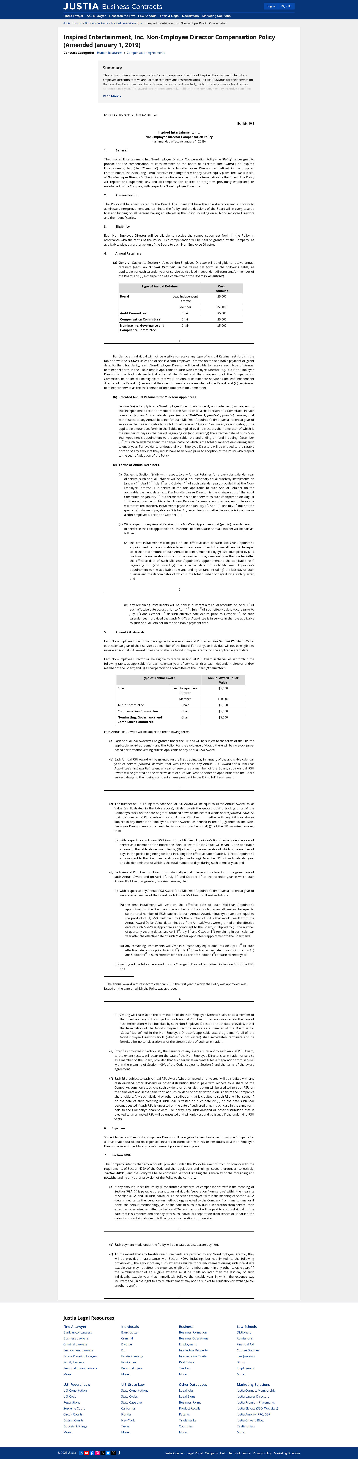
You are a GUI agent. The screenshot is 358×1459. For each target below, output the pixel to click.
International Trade (193, 1356)
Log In (271, 6)
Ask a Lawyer (96, 16)
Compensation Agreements (146, 53)
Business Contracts (96, 23)
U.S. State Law (133, 1384)
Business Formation (193, 1332)
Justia (66, 23)
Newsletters (190, 16)
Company (211, 1453)
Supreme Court (74, 1408)
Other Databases (193, 1384)
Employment (188, 1344)
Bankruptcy (129, 1332)
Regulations (71, 1402)
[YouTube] (86, 1453)
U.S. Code (69, 1396)
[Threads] (103, 1453)
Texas (125, 1426)
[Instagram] (97, 1453)
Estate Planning (132, 1356)
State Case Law (131, 1402)
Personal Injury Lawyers (80, 1368)
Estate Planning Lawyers (80, 1356)
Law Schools (147, 16)
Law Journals (246, 1356)
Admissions (245, 1338)
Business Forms (190, 1402)
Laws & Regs (169, 16)
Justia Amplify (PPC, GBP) (254, 1414)
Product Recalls (189, 1408)
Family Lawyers (73, 1362)
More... (68, 1374)
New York (128, 1420)
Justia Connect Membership (256, 1390)
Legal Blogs (187, 1396)
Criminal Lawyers (75, 1344)
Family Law (128, 1362)
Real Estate (186, 1362)
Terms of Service (240, 1453)
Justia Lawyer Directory (253, 1396)
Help (223, 1453)
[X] (113, 1453)
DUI (124, 1350)
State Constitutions (134, 1390)
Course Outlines (248, 1350)
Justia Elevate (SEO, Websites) (257, 1408)
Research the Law (122, 16)
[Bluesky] (108, 1453)
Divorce (126, 1344)
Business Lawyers (75, 1338)
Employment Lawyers (78, 1350)
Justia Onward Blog (250, 1420)
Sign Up (286, 6)
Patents (184, 1414)
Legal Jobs (186, 1390)
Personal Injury (132, 1368)
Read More (111, 96)
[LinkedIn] (81, 1453)
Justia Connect (174, 1453)
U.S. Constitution (75, 1390)
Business (186, 1326)
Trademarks (187, 1420)
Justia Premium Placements (256, 1402)
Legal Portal (195, 1453)
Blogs (241, 1362)
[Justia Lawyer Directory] (119, 1453)
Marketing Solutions (216, 16)
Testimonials (246, 1426)
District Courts (73, 1420)
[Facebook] (92, 1453)
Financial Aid (245, 1344)
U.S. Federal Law (76, 1384)
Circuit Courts (73, 1414)
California (128, 1408)
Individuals (130, 1326)
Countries (186, 1426)
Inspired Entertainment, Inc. (127, 23)
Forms (77, 23)
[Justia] (81, 6)
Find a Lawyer (73, 16)
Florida (126, 1414)
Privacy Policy (262, 1453)
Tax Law (185, 1368)
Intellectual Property (193, 1350)
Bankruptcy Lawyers (77, 1332)
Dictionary (244, 1332)
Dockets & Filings (75, 1426)
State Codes (129, 1396)
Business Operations (193, 1338)
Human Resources (110, 53)
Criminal (127, 1338)
